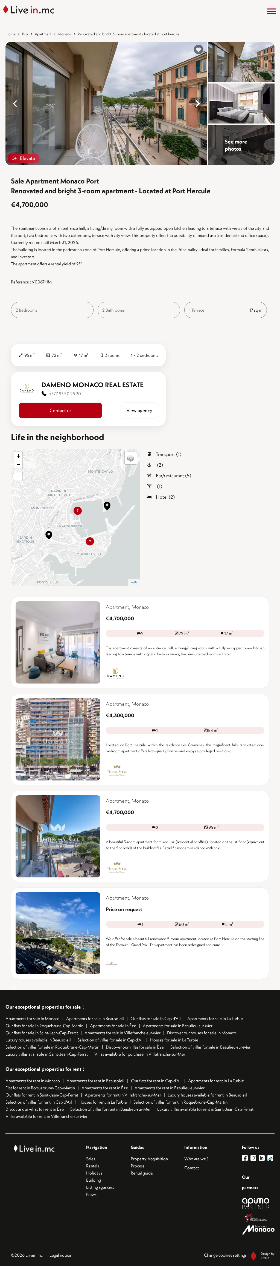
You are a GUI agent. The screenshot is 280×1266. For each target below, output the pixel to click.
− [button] (18, 464)
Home (10, 33)
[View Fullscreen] (18, 476)
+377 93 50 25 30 (65, 393)
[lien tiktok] (270, 1158)
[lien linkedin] (263, 1158)
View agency (139, 410)
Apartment (43, 33)
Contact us (60, 410)
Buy (25, 33)
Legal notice (60, 1255)
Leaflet (134, 582)
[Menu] (271, 11)
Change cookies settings (225, 1255)
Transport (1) (168, 454)
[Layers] (131, 458)
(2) (159, 465)
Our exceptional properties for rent (44, 1069)
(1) (159, 486)
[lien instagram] (254, 1158)
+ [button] (18, 456)
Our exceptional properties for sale (43, 1007)
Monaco (64, 33)
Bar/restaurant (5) (173, 475)
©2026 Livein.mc (27, 1255)
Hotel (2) (165, 497)
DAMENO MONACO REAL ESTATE (93, 384)
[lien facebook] (246, 1158)
